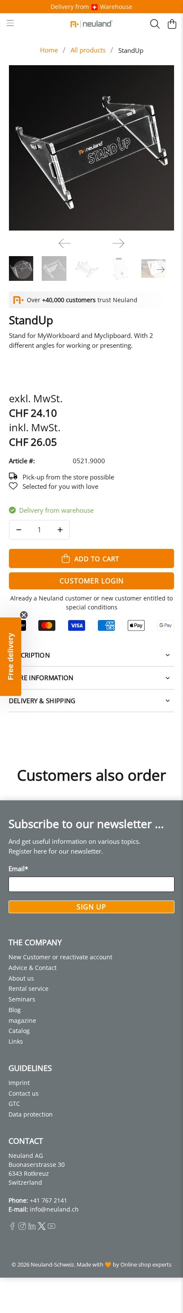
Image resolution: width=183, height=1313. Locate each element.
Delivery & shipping (42, 700)
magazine (22, 1020)
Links (16, 1041)
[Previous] (64, 243)
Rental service (29, 988)
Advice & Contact (33, 968)
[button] (10, 657)
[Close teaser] (24, 615)
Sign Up (91, 907)
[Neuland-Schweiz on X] (42, 1228)
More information (41, 677)
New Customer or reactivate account (60, 957)
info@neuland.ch (54, 1209)
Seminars (22, 999)
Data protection (31, 1114)
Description (29, 655)
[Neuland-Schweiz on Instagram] (22, 1228)
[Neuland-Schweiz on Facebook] (12, 1228)
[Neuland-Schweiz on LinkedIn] (32, 1228)
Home (49, 50)
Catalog (19, 1031)
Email (18, 868)
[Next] (118, 243)
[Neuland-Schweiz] (91, 24)
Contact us (24, 1093)
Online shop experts (146, 1264)
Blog (15, 1010)
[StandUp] (91, 148)
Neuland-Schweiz (52, 1264)
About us (21, 978)
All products (88, 50)
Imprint (19, 1083)
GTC (14, 1103)
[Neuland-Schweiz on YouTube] (51, 1228)
